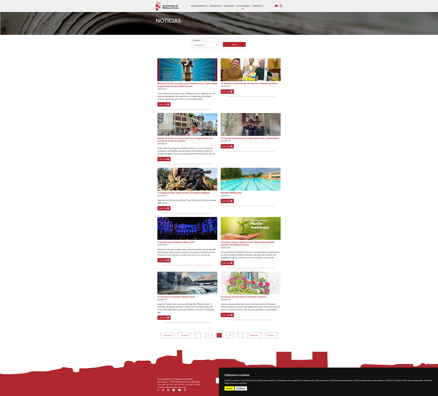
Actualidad (243, 6)
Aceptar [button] (229, 388)
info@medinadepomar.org (174, 387)
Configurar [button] (241, 388)
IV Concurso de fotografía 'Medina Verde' (176, 297)
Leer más (163, 104)
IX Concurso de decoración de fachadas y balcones (243, 297)
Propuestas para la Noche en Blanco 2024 (176, 242)
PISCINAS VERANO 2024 (231, 193)
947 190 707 (179, 384)
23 (231, 335)
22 (220, 335)
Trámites (257, 6)
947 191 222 (167, 384)
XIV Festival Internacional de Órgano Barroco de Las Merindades (250, 138)
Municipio (215, 6)
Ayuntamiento (199, 6)
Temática (196, 40)
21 (209, 335)
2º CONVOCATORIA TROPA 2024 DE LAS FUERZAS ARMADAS (183, 193)
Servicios (228, 6)
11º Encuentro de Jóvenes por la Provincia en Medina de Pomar (249, 83)
